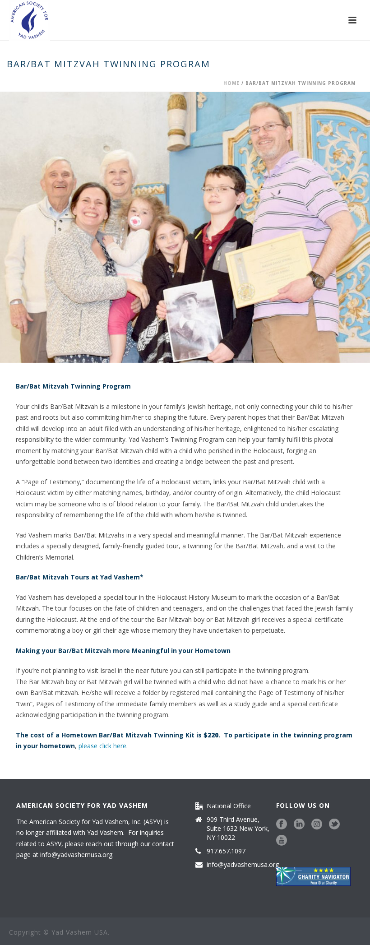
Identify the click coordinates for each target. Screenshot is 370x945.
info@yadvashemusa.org (76, 854)
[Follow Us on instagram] (316, 824)
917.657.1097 (226, 851)
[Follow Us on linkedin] (299, 824)
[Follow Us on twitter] (334, 824)
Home (231, 83)
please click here (102, 745)
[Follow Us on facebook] (281, 824)
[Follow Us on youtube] (281, 841)
